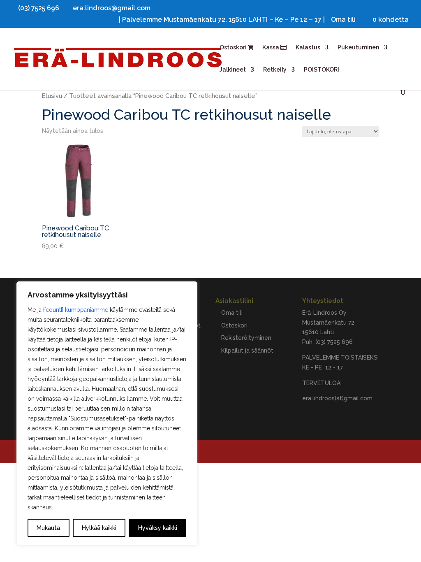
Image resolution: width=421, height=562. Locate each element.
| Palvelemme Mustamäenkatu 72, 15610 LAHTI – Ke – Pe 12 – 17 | (222, 19)
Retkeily (275, 70)
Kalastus (308, 47)
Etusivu (52, 95)
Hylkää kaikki (99, 528)
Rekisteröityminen (246, 337)
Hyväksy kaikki (157, 528)
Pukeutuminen (358, 47)
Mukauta (48, 528)
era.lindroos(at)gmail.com (337, 398)
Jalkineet (233, 70)
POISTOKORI (321, 70)
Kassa (271, 47)
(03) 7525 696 (334, 342)
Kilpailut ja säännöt (247, 350)
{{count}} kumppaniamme (75, 310)
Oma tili (343, 19)
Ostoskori (234, 47)
